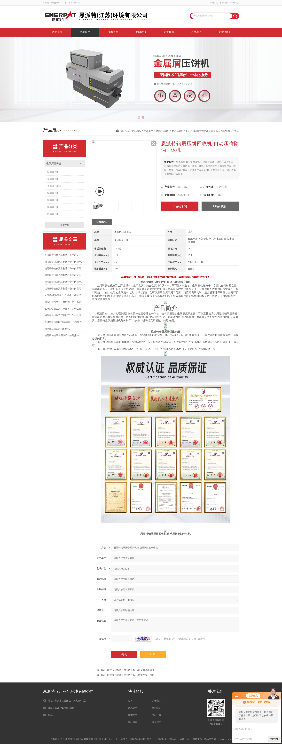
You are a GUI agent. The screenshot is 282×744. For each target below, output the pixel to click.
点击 (81, 163)
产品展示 (85, 32)
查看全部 (64, 225)
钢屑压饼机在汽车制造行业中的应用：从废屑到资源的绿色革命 (65, 268)
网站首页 (57, 32)
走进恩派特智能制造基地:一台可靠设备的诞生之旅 (65, 322)
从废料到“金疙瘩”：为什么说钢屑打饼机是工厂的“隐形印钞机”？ (65, 295)
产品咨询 (179, 206)
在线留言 (224, 2)
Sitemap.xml (225, 739)
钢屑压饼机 (177, 131)
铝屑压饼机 (53, 207)
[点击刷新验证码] (143, 639)
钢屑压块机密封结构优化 (57, 329)
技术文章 (113, 32)
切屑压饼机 (53, 179)
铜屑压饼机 (53, 193)
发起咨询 (274, 739)
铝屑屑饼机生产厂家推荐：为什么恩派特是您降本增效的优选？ (65, 315)
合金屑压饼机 (54, 186)
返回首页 (214, 2)
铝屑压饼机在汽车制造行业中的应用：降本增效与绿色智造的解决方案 (65, 288)
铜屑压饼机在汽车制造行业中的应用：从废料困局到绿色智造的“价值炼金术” (65, 275)
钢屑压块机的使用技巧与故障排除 (62, 335)
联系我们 (234, 2)
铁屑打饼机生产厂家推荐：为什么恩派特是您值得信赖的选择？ (65, 308)
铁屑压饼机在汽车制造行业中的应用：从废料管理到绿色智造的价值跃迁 (65, 282)
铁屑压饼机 (53, 214)
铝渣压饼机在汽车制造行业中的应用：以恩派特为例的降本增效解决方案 (65, 262)
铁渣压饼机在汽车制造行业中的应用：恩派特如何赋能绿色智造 (65, 255)
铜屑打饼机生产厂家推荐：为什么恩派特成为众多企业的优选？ (65, 302)
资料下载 (156, 715)
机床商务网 (210, 739)
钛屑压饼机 (53, 172)
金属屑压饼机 (162, 131)
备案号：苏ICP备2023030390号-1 (137, 739)
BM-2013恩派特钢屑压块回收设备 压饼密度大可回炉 (127, 675)
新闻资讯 (141, 32)
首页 (130, 700)
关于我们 (169, 32)
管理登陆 (184, 739)
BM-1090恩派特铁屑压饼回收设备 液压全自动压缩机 (127, 670)
